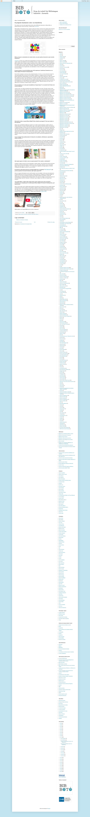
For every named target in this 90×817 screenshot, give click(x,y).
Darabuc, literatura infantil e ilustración (66, 676)
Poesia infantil (62, 349)
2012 (61, 763)
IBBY (61, 227)
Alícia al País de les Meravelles (65, 63)
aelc (60, 59)
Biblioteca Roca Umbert (64, 111)
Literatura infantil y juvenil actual (64, 689)
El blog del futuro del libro (63, 702)
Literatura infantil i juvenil (64, 267)
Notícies (61, 326)
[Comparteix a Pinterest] (33, 212)
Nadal (61, 320)
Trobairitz (61, 414)
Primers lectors (62, 361)
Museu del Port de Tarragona (65, 316)
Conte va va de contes (64, 153)
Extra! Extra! (62, 190)
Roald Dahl (62, 373)
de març (62, 752)
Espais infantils (62, 186)
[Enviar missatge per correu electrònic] (26, 212)
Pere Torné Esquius (63, 342)
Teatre (61, 406)
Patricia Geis (61, 579)
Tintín (61, 411)
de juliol (62, 746)
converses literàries (63, 157)
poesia (61, 348)
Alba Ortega (61, 519)
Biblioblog (60, 647)
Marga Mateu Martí (63, 299)
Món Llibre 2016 (63, 310)
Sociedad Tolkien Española (64, 618)
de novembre (63, 738)
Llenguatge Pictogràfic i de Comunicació (67, 271)
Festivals (61, 193)
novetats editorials (63, 330)
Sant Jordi (61, 385)
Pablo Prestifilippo (62, 577)
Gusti (60, 546)
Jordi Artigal (62, 243)
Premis (61, 357)
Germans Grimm (63, 210)
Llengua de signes (63, 270)
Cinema (61, 139)
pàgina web (62, 333)
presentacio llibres (63, 360)
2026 (61, 723)
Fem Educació (48, 169)
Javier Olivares (61, 549)
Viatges (61, 418)
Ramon (61, 366)
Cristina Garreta (62, 160)
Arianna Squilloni (63, 76)
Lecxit (61, 264)
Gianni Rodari (61, 487)
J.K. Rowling (62, 235)
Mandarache (62, 295)
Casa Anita (62, 136)
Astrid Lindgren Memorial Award (65, 81)
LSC (60, 293)
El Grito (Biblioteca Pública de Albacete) (66, 463)
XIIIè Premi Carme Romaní (64, 428)
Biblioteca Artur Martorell (64, 92)
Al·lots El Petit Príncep (63, 658)
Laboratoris (62, 259)
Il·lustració (25, 214)
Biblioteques (62, 112)
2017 (61, 737)
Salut (61, 382)
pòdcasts (61, 346)
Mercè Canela (62, 306)
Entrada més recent (18, 222)
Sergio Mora (61, 595)
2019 (61, 734)
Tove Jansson (62, 412)
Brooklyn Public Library (64, 134)
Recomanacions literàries (64, 369)
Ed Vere (61, 174)
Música (61, 318)
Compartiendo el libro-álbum (64, 674)
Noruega (61, 325)
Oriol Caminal (61, 571)
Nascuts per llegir (62, 691)
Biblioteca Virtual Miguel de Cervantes (66, 439)
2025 (61, 724)
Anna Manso (61, 475)
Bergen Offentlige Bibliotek (64, 85)
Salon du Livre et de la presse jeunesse (67, 381)
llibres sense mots (63, 285)
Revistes (61, 372)
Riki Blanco (61, 588)
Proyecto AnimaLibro (62, 695)
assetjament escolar (63, 79)
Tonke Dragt (61, 513)
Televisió (61, 407)
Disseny (61, 173)
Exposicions (62, 189)
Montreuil (61, 312)
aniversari (61, 68)
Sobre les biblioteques (64, 399)
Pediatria (61, 340)
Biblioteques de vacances (64, 116)
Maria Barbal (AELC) (62, 499)
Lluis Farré (61, 561)
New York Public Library (64, 324)
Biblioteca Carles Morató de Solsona (66, 94)
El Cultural (61, 703)
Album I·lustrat (62, 60)
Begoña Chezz (61, 528)
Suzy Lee (60, 606)
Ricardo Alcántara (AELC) (63, 507)
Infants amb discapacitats (64, 231)
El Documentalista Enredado (64, 648)
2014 (61, 760)
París (61, 334)
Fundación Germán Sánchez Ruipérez (66, 683)
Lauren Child (61, 498)
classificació (62, 142)
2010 (61, 766)
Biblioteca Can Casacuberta (65, 93)
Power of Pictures (63, 352)
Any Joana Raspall (63, 73)
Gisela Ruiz (62, 212)
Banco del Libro (62, 662)
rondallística (62, 374)
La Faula (61, 258)
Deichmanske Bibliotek (64, 165)
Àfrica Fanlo (61, 518)
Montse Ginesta (62, 313)
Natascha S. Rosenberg (63, 570)
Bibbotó (61, 87)
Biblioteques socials (63, 127)
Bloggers (61, 130)
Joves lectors (62, 251)
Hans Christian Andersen (64, 218)
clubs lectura (62, 144)
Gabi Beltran (61, 540)
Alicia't (61, 64)
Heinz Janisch (61, 490)
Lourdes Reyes (62, 292)
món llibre (61, 309)
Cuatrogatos (61, 632)
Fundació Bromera (62, 682)
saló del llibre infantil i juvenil (65, 380)
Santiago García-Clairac (63, 510)
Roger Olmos (61, 589)
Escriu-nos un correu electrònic (64, 29)
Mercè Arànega (61, 567)
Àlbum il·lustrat (21, 214)
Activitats (61, 57)
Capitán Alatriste (62, 612)
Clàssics (61, 140)
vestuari (61, 416)
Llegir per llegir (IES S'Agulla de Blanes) (66, 466)
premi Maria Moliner (63, 354)
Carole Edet (61, 534)
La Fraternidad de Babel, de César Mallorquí (67, 495)
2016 (61, 55)
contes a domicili (63, 156)
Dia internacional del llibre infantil (66, 170)
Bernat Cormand (62, 530)
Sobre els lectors (63, 396)
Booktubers (62, 132)
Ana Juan (60, 522)
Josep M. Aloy (62, 247)
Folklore (61, 203)
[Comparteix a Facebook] (32, 212)
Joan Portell (62, 240)
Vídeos (61, 419)
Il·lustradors (29, 214)
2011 (61, 765)
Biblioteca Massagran (64, 108)
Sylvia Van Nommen (62, 607)
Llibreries (61, 279)
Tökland (60, 718)
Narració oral (62, 321)
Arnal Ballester (61, 525)
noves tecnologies (63, 329)
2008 (61, 53)
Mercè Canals (61, 568)
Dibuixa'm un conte (62, 677)
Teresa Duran (62, 408)
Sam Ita (61, 384)
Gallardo (60, 543)
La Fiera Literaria (62, 709)
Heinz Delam (61, 489)
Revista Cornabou (62, 639)
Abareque (60, 644)
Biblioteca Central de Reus (64, 97)
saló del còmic (62, 377)
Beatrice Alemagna (63, 84)
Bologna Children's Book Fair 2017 (66, 131)
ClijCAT (60, 673)
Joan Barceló (62, 239)
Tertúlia (61, 410)
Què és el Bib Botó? (63, 22)
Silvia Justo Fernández (63, 597)
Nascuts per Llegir (63, 322)
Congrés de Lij (62, 150)
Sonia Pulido (61, 601)
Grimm (61, 216)
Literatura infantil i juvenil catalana (66, 268)
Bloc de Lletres (61, 441)
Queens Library (62, 364)
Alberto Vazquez (62, 521)
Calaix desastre (62, 135)
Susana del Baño (62, 604)
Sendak (61, 386)
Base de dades (62, 83)
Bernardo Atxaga (62, 478)
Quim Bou (60, 583)
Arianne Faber (61, 524)
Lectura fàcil (62, 263)
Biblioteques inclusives (64, 119)
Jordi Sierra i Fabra (62, 492)
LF (60, 266)
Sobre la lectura (62, 398)
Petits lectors (62, 345)
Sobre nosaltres (62, 400)
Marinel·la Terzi (61, 501)
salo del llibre (62, 378)
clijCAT (61, 143)
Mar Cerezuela (61, 562)
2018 (61, 735)
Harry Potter (62, 219)
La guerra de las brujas (63, 617)
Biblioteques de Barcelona (64, 114)
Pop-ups (61, 350)
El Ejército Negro (62, 614)
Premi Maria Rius (63, 356)
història (61, 220)
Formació (61, 204)
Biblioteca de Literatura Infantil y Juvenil (66, 433)
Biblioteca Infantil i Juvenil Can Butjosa (67, 107)
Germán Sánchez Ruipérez (65, 208)
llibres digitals (62, 284)
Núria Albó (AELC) (62, 505)
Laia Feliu (60, 555)
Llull (60, 289)
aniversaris (62, 69)
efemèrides (62, 177)
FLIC (61, 202)
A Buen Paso (62, 56)
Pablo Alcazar (61, 573)
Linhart (60, 556)
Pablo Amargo (61, 574)
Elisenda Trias (62, 178)
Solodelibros (61, 715)
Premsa (61, 358)
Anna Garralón (62, 71)
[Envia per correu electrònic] (28, 212)
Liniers (60, 558)
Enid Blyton (62, 181)
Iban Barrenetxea (63, 226)
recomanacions (62, 368)
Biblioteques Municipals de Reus (66, 122)
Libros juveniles (62, 688)
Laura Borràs (62, 262)
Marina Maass (61, 564)
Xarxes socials (62, 426)
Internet (61, 232)
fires (60, 199)
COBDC (61, 146)
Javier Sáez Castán (63, 238)
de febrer (62, 754)
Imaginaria (61, 635)
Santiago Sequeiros (62, 592)
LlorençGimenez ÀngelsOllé (65, 288)
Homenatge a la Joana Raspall (65, 222)
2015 (61, 759)
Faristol (60, 633)
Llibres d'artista (62, 281)
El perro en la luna (62, 679)
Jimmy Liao (61, 550)
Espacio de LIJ (61, 680)
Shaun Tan (61, 511)
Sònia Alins (61, 598)
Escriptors (61, 185)
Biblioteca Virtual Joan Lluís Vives (65, 438)
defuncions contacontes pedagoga (66, 164)
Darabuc (60, 483)
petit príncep (62, 344)
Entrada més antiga (51, 222)
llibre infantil (62, 273)
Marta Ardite (33, 214)
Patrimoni (61, 337)
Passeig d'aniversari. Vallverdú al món (66, 336)
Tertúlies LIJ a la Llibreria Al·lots (65, 24)
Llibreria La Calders (63, 277)
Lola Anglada (62, 291)
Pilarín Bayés (61, 582)
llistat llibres (62, 287)
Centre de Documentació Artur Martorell (66, 445)
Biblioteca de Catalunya (64, 102)
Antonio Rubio (62, 72)
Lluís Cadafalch (61, 559)
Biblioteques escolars (64, 118)
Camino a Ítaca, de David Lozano (65, 480)
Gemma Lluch (62, 207)
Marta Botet (62, 303)
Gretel (61, 215)
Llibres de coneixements (64, 283)
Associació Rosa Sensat (64, 80)
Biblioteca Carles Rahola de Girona (66, 96)
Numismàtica (62, 332)
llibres (61, 280)
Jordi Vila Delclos (62, 552)
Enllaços (61, 182)
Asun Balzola (61, 477)
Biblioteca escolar (63, 103)
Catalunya (62, 138)
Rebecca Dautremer (62, 586)
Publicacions (62, 362)
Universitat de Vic (63, 415)
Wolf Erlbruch (62, 424)
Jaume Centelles (63, 236)
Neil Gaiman (61, 504)
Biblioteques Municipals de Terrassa (66, 123)
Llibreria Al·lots (62, 275)
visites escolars (62, 422)
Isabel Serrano (62, 234)
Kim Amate (61, 553)
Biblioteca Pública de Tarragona (65, 110)
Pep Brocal (61, 580)
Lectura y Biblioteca (62, 653)
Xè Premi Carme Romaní (64, 427)
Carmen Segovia (62, 533)
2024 (61, 726)
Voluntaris (61, 423)
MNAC (61, 308)
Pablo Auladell (61, 576)
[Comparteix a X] (31, 212)
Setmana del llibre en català (65, 391)
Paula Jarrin (62, 338)
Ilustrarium (37, 26)
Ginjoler (61, 211)
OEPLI (60, 692)
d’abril (62, 751)
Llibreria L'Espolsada (63, 276)
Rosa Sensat (62, 376)
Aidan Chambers (62, 472)
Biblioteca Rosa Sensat (63, 436)
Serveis (61, 390)
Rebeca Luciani (62, 585)
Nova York (62, 328)
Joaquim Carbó (62, 242)
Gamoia (60, 650)
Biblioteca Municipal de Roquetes (65, 435)
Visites (61, 420)
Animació (61, 65)
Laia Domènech (63, 260)
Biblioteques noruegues (64, 124)
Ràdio (61, 365)
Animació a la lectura (63, 67)
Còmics (61, 147)
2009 (61, 768)
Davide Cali (61, 484)
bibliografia (62, 88)
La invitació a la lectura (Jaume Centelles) (66, 651)
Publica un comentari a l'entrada (22, 219)
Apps (61, 75)
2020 (61, 732)
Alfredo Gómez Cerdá (63, 474)
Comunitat (62, 148)
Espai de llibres (61, 706)
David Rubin (61, 537)
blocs (61, 128)
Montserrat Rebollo (63, 314)
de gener (62, 755)
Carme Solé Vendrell (62, 531)
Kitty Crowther (62, 255)
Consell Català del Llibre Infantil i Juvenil (67, 151)
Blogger (48, 808)
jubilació (61, 254)
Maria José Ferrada (63, 300)
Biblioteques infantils (63, 120)
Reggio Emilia (62, 370)
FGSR (61, 194)
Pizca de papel (61, 636)
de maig (62, 749)
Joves (61, 250)
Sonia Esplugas (62, 600)
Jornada (61, 244)
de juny (62, 748)
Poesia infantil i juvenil (63, 694)
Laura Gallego (61, 496)
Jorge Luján (61, 493)
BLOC (60, 626)
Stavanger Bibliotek (63, 403)
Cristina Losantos (63, 161)
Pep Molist (62, 341)
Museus (37, 214)
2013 (61, 762)
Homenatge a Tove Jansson (65, 223)
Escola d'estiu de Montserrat (65, 183)
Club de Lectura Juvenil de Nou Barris (65, 457)
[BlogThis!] (30, 212)
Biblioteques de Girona (64, 115)
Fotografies (62, 206)
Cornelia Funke (61, 481)
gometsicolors (62, 214)
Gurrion (60, 685)
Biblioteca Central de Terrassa (65, 98)
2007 (61, 771)
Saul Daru (60, 594)
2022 (61, 729)
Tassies (61, 404)
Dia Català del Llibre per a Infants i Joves (67, 168)
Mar (60, 296)
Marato (61, 297)
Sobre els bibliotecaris (64, 395)
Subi (59, 603)
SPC (60, 402)
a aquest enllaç (43, 191)
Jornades (61, 246)
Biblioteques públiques (64, 126)
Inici (35, 222)
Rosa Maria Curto (62, 591)
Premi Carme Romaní (64, 23)
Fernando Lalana (62, 486)
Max (59, 565)
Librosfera (60, 712)
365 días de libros (62, 700)
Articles (61, 77)
